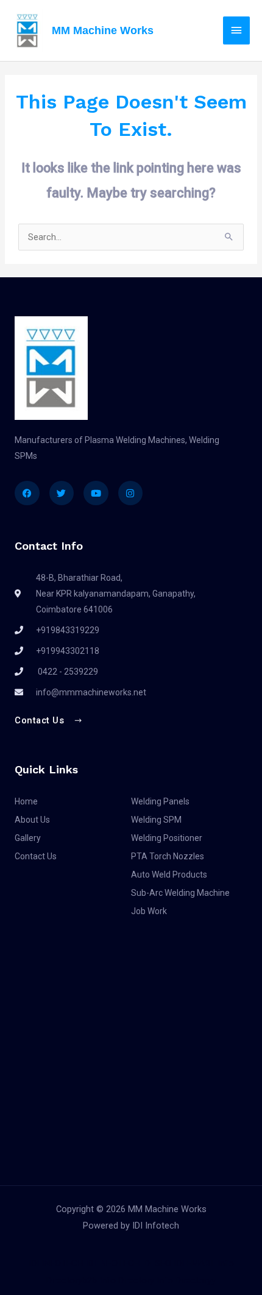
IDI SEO (156, 1263)
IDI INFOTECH (56, 1263)
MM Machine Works (103, 30)
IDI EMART (194, 1263)
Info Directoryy (186, 1280)
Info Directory (126, 1280)
